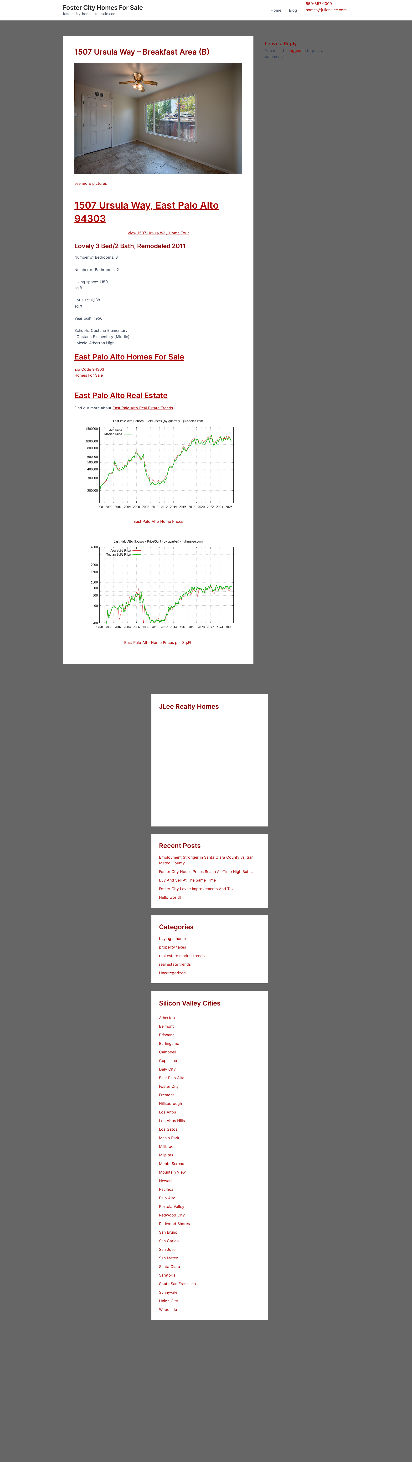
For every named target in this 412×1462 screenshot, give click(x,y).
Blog (293, 10)
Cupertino (168, 1060)
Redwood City (172, 1215)
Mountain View (172, 1172)
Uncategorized (172, 972)
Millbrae (166, 1146)
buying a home (172, 938)
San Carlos (169, 1240)
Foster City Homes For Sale (103, 7)
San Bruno (168, 1232)
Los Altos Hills (172, 1120)
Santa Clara (169, 1266)
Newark (166, 1180)
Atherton (167, 1017)
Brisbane (167, 1034)
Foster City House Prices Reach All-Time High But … (206, 871)
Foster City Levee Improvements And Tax (196, 888)
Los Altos (167, 1112)
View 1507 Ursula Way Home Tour (158, 233)
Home (276, 10)
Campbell (167, 1052)
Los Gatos (168, 1129)
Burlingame (169, 1043)
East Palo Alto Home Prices (158, 521)
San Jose (167, 1249)
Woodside (168, 1309)
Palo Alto (167, 1197)
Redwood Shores (174, 1223)
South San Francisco (177, 1283)
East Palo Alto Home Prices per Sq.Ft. (158, 642)
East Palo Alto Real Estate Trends (143, 407)
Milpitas (166, 1155)
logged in (297, 50)
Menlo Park (169, 1137)
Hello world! (170, 897)
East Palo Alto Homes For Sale (129, 356)
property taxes (172, 947)
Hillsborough (170, 1103)
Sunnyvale (168, 1292)
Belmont (166, 1026)
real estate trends (175, 964)
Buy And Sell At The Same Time (187, 880)
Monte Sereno (171, 1163)
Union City (168, 1300)
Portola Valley (171, 1206)
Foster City (169, 1086)
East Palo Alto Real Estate (121, 395)
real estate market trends (182, 955)
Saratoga (167, 1275)
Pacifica (166, 1189)
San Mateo (168, 1258)
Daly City (167, 1069)
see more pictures (90, 183)
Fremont (166, 1095)
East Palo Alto (172, 1077)
